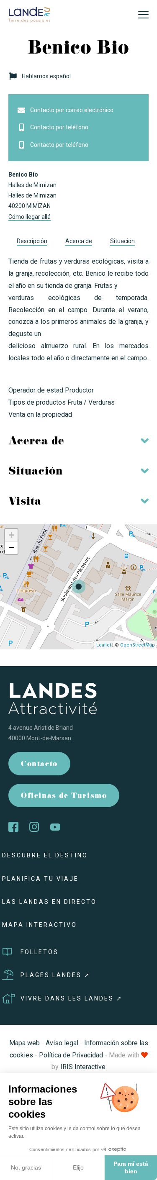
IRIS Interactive (83, 1067)
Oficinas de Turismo (64, 796)
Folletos (40, 952)
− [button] (11, 547)
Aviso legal (62, 1043)
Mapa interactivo (39, 924)
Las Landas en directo (49, 901)
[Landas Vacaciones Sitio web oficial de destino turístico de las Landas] (29, 14)
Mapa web (24, 1043)
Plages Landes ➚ (55, 975)
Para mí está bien (130, 1167)
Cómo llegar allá (29, 216)
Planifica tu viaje (40, 878)
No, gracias (26, 1167)
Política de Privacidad (71, 1055)
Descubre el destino (45, 855)
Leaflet (103, 645)
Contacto (39, 764)
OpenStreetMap (137, 645)
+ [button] (11, 535)
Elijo (78, 1167)
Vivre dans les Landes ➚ (72, 998)
